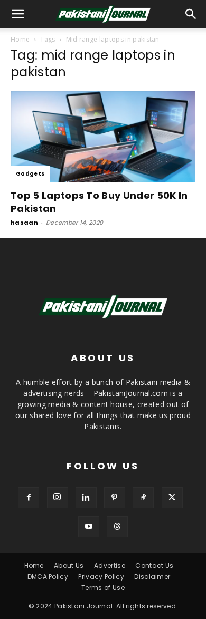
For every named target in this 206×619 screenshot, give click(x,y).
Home (20, 39)
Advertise (109, 565)
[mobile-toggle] (18, 14)
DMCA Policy (48, 576)
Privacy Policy (101, 576)
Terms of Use (103, 587)
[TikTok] (143, 497)
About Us (69, 565)
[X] (172, 497)
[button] (191, 14)
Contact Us (154, 565)
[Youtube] (88, 526)
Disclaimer (152, 576)
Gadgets (30, 174)
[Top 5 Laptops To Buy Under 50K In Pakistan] (103, 136)
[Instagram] (57, 497)
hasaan (24, 222)
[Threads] (117, 526)
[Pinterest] (114, 497)
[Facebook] (28, 497)
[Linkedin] (86, 497)
